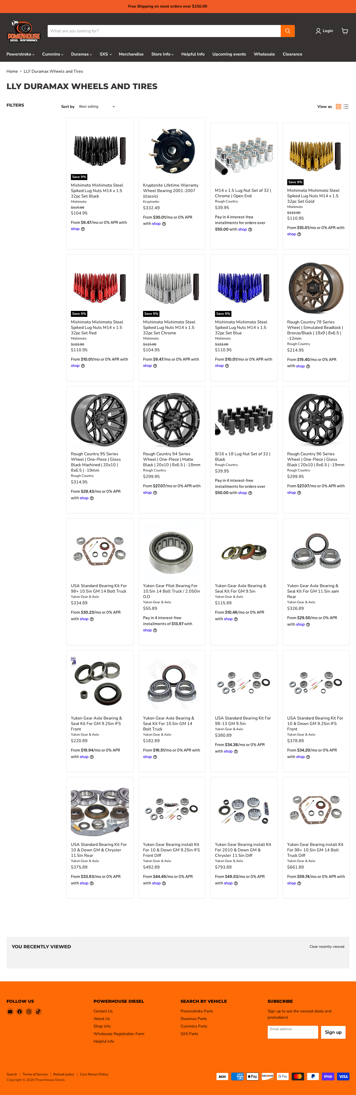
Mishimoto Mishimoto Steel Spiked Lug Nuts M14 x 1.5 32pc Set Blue (241, 327)
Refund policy (63, 1074)
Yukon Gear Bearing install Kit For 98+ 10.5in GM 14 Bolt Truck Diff (315, 850)
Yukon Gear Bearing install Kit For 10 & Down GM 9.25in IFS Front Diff (171, 850)
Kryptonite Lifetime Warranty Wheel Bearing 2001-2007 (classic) (170, 190)
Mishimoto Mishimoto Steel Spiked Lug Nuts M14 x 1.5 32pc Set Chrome (169, 327)
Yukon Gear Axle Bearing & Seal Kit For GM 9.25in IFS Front (96, 723)
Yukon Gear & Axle (85, 596)
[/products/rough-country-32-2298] (244, 156)
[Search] (288, 31)
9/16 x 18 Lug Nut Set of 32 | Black (242, 456)
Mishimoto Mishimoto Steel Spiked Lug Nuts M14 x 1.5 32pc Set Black (97, 190)
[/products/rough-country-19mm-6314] (316, 420)
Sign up (333, 1032)
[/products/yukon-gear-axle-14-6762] (316, 811)
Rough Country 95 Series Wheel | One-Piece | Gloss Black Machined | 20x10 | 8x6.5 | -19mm (96, 462)
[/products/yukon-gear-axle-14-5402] (172, 684)
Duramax (80, 54)
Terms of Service (35, 1074)
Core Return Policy (94, 1074)
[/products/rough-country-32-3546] (244, 420)
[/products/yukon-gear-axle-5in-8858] (100, 811)
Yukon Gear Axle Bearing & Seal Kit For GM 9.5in (240, 588)
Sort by (68, 106)
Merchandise (131, 54)
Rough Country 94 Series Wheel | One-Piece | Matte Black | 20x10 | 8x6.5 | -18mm (171, 459)
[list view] (345, 106)
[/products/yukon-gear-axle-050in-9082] (172, 552)
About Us (102, 1018)
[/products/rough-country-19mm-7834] (100, 420)
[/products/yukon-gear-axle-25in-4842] (316, 684)
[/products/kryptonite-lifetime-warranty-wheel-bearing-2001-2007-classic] (172, 151)
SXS (104, 54)
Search (12, 1074)
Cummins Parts (194, 1026)
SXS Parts (189, 1033)
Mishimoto (79, 201)
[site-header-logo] (24, 31)
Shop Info (102, 1026)
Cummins (51, 54)
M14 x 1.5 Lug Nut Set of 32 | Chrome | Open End (243, 193)
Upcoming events (229, 54)
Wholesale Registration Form (119, 1033)
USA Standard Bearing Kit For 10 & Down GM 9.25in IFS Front (315, 723)
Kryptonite (151, 201)
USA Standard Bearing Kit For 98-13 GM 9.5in (243, 721)
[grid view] (338, 106)
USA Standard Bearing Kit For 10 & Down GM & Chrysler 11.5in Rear (99, 850)
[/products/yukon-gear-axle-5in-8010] (244, 811)
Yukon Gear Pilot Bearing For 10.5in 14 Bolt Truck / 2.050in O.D (171, 591)
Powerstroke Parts (197, 1011)
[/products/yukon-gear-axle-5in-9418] (316, 552)
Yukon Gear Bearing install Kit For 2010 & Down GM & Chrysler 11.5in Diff (243, 850)
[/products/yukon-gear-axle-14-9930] (100, 552)
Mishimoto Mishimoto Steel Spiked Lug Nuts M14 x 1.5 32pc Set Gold (313, 196)
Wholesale (264, 54)
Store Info (161, 54)
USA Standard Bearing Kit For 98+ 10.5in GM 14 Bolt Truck (99, 588)
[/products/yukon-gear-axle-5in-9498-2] (244, 552)
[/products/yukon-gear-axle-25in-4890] (172, 811)
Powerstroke (19, 54)
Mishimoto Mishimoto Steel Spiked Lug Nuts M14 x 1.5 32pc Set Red (97, 327)
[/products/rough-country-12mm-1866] (316, 288)
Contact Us (103, 1011)
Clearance (292, 54)
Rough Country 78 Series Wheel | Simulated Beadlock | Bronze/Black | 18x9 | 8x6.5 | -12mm (315, 330)
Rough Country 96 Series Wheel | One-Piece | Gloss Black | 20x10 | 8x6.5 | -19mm (316, 459)
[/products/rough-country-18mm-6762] (172, 420)
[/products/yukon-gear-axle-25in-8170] (100, 684)
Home (12, 71)
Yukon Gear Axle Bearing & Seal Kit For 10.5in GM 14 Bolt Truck (168, 723)
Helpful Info (193, 54)
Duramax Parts (194, 1018)
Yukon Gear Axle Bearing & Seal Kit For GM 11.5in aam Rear (313, 591)
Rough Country (226, 201)
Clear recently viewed (327, 947)
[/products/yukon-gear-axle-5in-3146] (244, 684)
